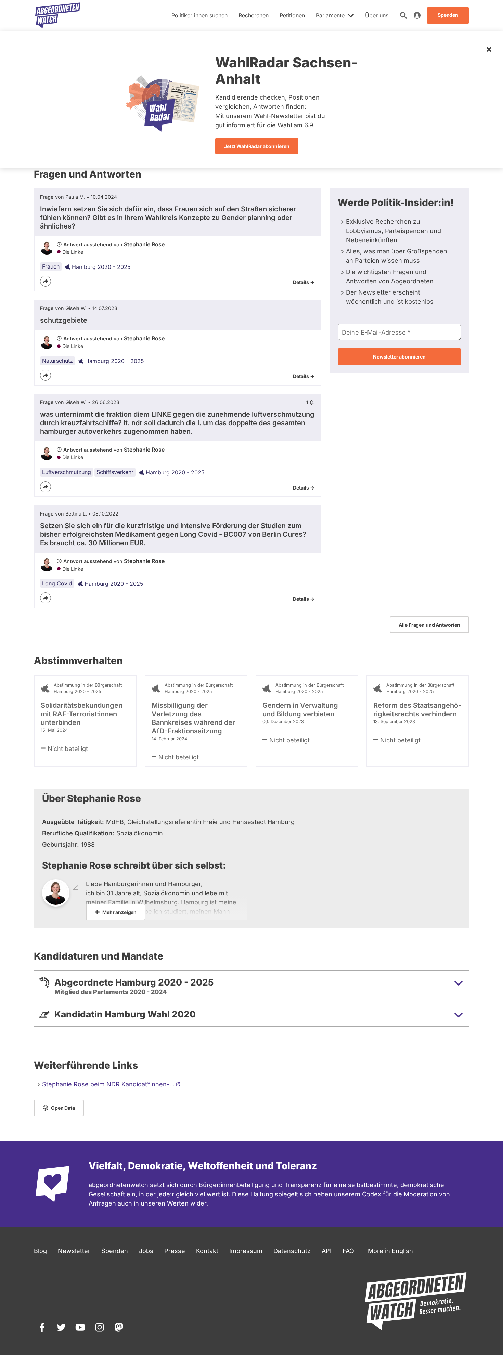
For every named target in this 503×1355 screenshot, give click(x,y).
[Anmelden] (417, 15)
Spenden (114, 1250)
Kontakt (207, 1250)
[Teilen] (45, 281)
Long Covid (57, 583)
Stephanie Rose (144, 244)
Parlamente (330, 15)
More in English (390, 1250)
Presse (174, 1250)
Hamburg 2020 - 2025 (101, 266)
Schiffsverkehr (114, 472)
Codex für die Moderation (399, 1194)
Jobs (146, 1250)
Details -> (303, 282)
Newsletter (74, 1250)
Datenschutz (292, 1250)
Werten (178, 1203)
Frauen (51, 266)
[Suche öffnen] (403, 15)
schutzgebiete (63, 320)
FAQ (348, 1250)
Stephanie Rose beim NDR (108, 1084)
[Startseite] (58, 15)
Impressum (245, 1250)
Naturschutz (57, 360)
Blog (40, 1250)
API (327, 1250)
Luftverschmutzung (66, 472)
